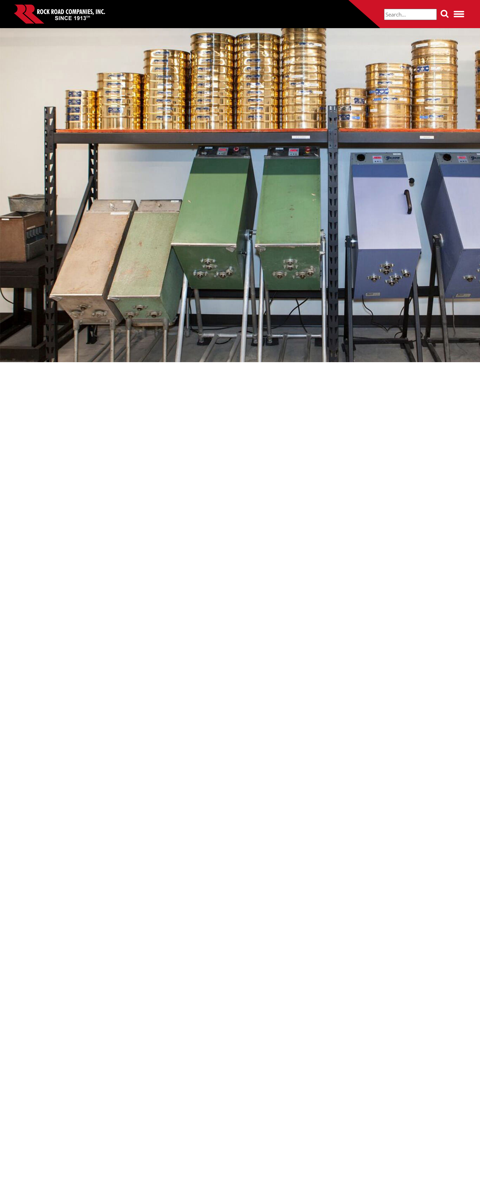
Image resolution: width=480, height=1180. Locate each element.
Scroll (240, 1168)
